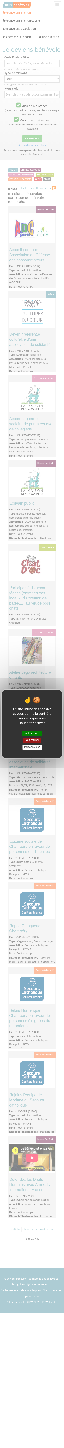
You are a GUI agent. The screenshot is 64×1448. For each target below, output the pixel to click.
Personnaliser (32, 747)
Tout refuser (32, 740)
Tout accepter (32, 733)
